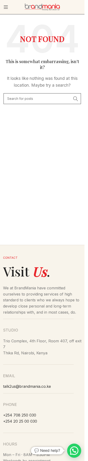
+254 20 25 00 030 (20, 421)
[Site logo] (42, 6)
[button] (74, 451)
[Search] (75, 98)
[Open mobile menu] (6, 7)
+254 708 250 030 (19, 415)
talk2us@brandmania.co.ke (27, 386)
